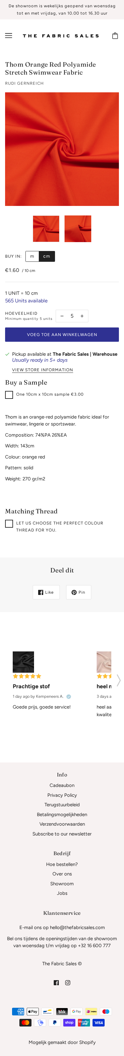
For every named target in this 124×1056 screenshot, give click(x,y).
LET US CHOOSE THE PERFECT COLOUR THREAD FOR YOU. (59, 527)
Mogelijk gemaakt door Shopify (62, 1042)
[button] (119, 678)
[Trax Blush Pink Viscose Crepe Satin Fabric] (107, 662)
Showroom (62, 884)
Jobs (62, 893)
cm (46, 256)
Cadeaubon (62, 785)
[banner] (61, 35)
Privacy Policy (62, 795)
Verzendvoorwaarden (62, 824)
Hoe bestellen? (62, 864)
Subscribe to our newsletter (62, 834)
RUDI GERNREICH (24, 83)
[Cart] (116, 35)
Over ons (62, 874)
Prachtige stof (31, 686)
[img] (56, 982)
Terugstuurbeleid (62, 805)
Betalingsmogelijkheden (62, 814)
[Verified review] (68, 696)
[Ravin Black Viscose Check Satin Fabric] (23, 662)
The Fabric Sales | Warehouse (85, 354)
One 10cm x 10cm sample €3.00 (50, 394)
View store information (42, 370)
